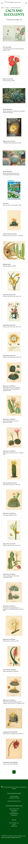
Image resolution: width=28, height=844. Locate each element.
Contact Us (14, 812)
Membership (14, 826)
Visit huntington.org (14, 823)
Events (14, 824)
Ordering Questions (14, 813)
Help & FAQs (14, 810)
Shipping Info (14, 815)
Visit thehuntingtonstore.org (14, 801)
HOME (2, 7)
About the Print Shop (14, 808)
